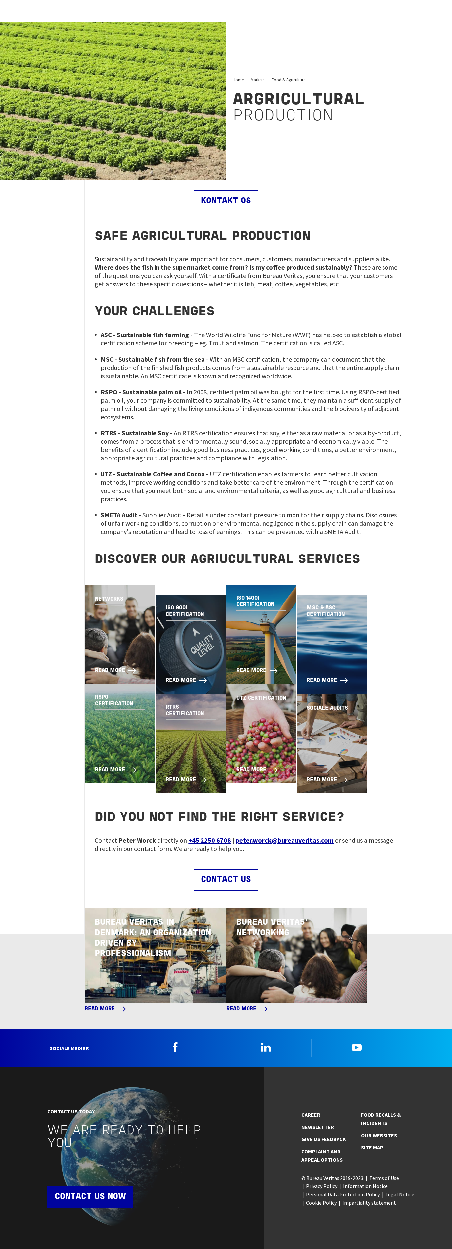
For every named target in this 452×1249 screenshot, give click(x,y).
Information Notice (365, 1186)
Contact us (226, 880)
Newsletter (317, 1127)
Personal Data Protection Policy (343, 1194)
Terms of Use (384, 1178)
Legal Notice (399, 1194)
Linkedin (266, 1047)
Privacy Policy (321, 1186)
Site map (372, 1147)
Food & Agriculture (288, 79)
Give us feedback (323, 1139)
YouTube (357, 1047)
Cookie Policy (321, 1202)
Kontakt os (226, 201)
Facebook (175, 1047)
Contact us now (90, 1197)
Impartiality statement (369, 1202)
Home (238, 79)
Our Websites (379, 1135)
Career (310, 1114)
